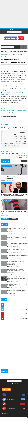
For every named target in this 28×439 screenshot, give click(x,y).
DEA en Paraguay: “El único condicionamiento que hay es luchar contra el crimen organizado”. (14, 195)
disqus (14, 218)
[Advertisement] (14, 14)
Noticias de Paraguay (10, 54)
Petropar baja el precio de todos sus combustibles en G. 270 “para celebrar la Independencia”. (17, 263)
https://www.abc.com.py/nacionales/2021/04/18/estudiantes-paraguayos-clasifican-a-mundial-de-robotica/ (13, 112)
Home (2, 54)
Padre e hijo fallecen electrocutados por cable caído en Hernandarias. (13, 177)
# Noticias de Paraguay (10, 116)
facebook (5, 218)
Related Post (5, 161)
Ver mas (25, 161)
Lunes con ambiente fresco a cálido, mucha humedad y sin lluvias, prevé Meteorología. (15, 271)
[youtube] (15, 29)
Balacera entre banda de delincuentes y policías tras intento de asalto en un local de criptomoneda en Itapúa (17, 243)
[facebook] (10, 29)
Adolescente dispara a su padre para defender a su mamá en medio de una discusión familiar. (16, 292)
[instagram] (17, 29)
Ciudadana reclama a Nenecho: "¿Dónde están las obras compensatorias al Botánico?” (16, 230)
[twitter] (13, 29)
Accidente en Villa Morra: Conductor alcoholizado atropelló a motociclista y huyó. (16, 278)
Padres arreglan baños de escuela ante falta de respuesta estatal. (13, 212)
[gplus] (15, 383)
